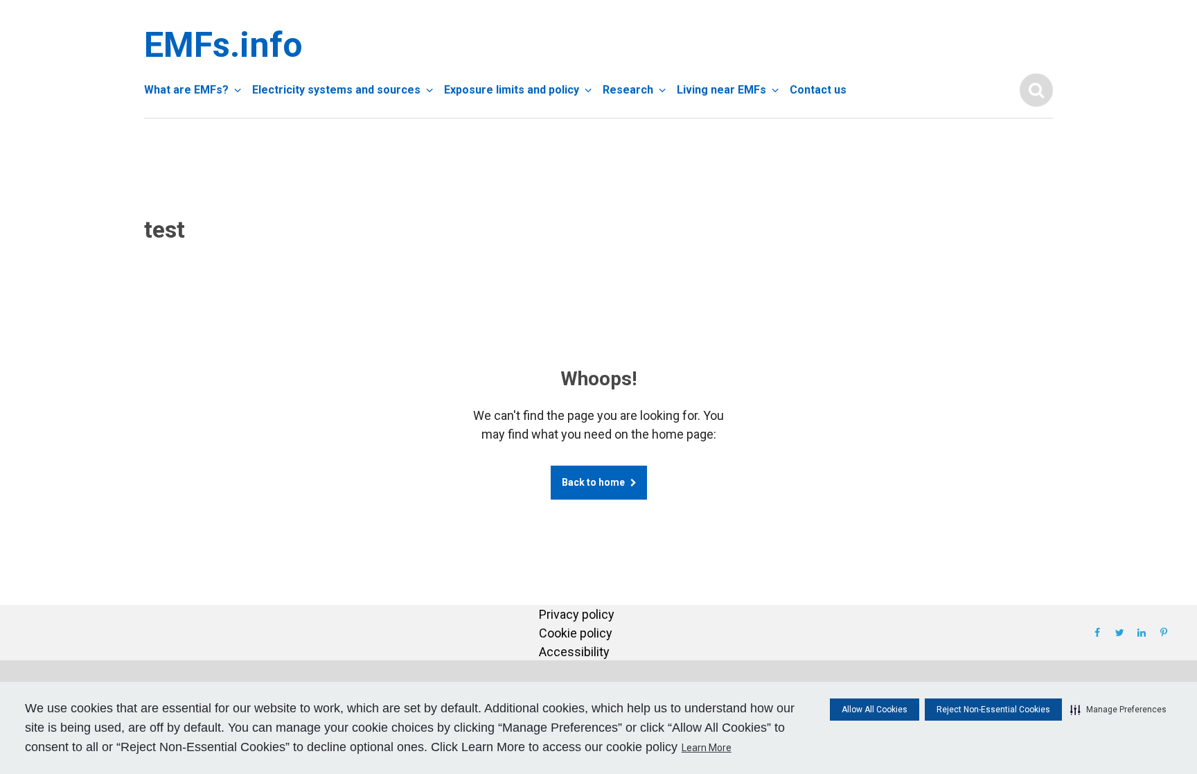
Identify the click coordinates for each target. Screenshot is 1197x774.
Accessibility (574, 651)
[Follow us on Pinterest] (1164, 633)
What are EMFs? (186, 89)
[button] (1118, 709)
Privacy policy (576, 614)
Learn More (707, 747)
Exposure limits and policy (511, 89)
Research (628, 89)
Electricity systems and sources (336, 89)
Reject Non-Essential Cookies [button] (993, 709)
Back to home (593, 482)
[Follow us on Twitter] (1119, 633)
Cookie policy (575, 633)
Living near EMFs (721, 89)
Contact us (818, 89)
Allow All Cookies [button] (874, 709)
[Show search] (1036, 90)
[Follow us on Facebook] (1097, 633)
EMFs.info (220, 45)
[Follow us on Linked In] (1141, 633)
